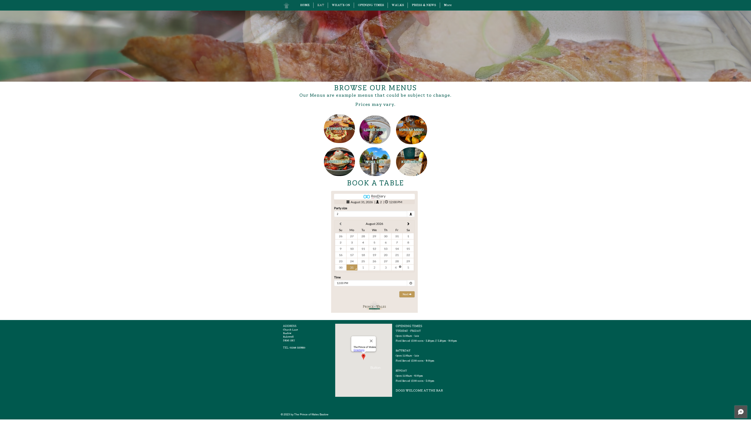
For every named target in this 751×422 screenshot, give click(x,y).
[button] (375, 368)
